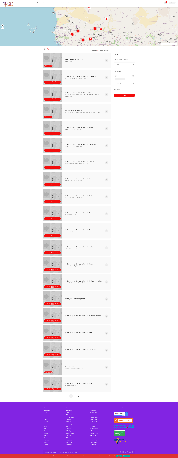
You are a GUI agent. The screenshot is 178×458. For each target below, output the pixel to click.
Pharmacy (63, 2)
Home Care (70, 435)
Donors (45, 2)
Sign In (173, 2)
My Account (47, 431)
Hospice (69, 437)
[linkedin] (121, 452)
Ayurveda (69, 410)
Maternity (93, 410)
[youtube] (130, 452)
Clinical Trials (47, 419)
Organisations (94, 421)
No (120, 455)
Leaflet (163, 44)
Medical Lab (94, 412)
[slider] (116, 76)
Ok (117, 455)
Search (124, 95)
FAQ (45, 424)
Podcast (46, 433)
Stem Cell (93, 435)
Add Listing (46, 415)
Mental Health (94, 419)
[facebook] (123, 452)
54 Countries (47, 410)
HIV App (69, 442)
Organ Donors (94, 417)
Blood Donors (71, 415)
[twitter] (125, 452)
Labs (57, 2)
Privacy (46, 435)
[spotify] (132, 452)
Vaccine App (94, 440)
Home (19, 2)
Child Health (70, 417)
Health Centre (70, 433)
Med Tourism (94, 415)
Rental (92, 431)
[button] (2, 25)
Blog (45, 417)
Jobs (45, 428)
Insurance (93, 408)
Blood (25, 2)
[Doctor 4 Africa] (8, 4)
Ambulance (31, 2)
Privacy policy (126, 455)
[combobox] (95, 50)
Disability (69, 424)
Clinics (69, 419)
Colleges (46, 421)
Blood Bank (70, 412)
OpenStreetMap (169, 44)
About (45, 412)
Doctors (39, 2)
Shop (69, 2)
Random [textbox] (94, 50)
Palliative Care (94, 424)
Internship (46, 426)
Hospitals (51, 2)
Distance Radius (104, 50)
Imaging (69, 444)
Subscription (47, 440)
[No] (176, 456)
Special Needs (94, 433)
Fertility (69, 431)
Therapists (93, 437)
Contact (46, 444)
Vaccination (94, 442)
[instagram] (128, 452)
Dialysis (69, 421)
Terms (45, 442)
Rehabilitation (94, 428)
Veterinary (93, 444)
